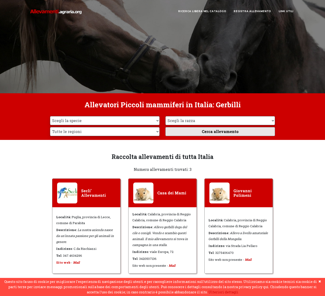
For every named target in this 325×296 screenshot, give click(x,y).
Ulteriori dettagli (223, 292)
